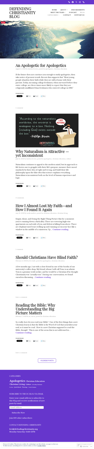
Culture (68, 159)
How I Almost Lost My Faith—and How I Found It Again (44, 207)
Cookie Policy (41, 445)
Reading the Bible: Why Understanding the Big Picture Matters (35, 308)
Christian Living (62, 213)
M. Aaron (32, 316)
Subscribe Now (18, 413)
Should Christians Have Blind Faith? (47, 257)
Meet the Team (57, 12)
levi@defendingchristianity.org (23, 429)
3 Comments (20, 198)
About (63, 10)
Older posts (47, 360)
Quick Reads (17, 387)
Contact (67, 15)
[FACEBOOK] (73, 2)
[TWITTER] (76, 2)
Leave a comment (21, 297)
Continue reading (60, 230)
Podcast (73, 12)
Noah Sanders (31, 213)
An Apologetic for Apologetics (41, 65)
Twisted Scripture (32, 387)
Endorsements (78, 10)
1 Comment (19, 108)
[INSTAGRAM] (80, 2)
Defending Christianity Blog (22, 12)
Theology (24, 387)
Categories (53, 15)
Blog (82, 12)
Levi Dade (32, 261)
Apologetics (49, 69)
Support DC (79, 15)
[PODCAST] (69, 2)
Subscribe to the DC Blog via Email (26, 394)
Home (54, 10)
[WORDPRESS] (83, 2)
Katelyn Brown (33, 69)
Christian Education (60, 69)
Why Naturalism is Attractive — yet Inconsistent (42, 153)
